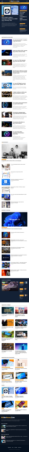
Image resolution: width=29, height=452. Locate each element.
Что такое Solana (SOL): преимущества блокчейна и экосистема (18, 132)
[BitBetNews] (14, 1)
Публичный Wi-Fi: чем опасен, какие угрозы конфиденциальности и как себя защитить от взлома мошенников (19, 240)
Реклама (15, 447)
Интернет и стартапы (4, 227)
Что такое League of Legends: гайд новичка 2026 (8, 315)
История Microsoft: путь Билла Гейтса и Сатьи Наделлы (11, 160)
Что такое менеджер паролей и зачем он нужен (18, 164)
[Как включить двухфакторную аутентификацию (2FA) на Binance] (7, 114)
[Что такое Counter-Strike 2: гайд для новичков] (8, 322)
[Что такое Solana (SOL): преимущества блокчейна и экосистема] (7, 134)
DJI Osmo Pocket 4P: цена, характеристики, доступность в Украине (17, 202)
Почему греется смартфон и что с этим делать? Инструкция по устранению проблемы (15, 441)
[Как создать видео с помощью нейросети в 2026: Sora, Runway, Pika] (10, 10)
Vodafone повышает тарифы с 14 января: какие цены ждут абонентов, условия (18, 270)
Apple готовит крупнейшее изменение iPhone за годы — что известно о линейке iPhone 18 (17, 437)
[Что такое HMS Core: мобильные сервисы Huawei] (8, 362)
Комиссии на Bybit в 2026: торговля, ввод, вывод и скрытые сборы (20, 51)
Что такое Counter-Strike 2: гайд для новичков (7, 327)
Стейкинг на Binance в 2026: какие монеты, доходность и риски (20, 93)
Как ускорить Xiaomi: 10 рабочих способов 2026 (21, 410)
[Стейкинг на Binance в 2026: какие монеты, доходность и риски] (7, 94)
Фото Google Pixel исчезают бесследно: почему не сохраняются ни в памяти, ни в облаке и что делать (16, 426)
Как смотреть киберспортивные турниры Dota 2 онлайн (21, 327)
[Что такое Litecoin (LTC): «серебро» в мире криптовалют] (23, 7)
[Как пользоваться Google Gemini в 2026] (6, 174)
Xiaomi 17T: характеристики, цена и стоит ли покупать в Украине (23, 25)
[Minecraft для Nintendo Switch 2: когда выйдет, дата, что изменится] (8, 334)
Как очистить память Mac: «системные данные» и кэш (22, 297)
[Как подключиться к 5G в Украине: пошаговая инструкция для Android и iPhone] (6, 250)
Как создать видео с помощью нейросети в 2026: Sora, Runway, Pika (10, 19)
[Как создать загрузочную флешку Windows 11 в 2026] (6, 197)
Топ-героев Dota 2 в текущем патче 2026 (7, 351)
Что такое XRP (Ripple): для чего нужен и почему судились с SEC (19, 84)
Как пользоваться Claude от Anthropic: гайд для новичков (18, 187)
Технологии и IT (4, 159)
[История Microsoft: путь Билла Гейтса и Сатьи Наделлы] (14, 151)
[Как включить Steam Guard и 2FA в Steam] (21, 334)
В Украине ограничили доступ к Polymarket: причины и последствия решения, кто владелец (19, 255)
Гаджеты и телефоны (22, 23)
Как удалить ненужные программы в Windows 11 (19, 396)
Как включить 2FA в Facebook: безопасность (17, 232)
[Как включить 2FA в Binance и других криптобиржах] (7, 124)
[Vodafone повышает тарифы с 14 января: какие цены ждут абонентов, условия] (6, 273)
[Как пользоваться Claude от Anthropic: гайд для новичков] (6, 189)
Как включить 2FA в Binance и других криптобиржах (19, 123)
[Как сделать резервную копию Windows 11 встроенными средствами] (6, 182)
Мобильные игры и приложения (6, 367)
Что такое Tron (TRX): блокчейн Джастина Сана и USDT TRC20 (19, 61)
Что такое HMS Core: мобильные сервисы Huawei (7, 369)
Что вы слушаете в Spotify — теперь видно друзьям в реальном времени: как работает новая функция (19, 263)
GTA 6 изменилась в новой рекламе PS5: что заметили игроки (20, 315)
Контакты (19, 447)
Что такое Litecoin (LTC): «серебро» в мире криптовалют (23, 16)
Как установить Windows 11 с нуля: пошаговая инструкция (12, 228)
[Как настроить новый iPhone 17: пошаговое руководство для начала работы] (3, 430)
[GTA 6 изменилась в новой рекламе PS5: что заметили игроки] (21, 310)
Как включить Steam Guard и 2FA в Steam (21, 339)
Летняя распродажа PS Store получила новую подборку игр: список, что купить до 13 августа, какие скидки (21, 352)
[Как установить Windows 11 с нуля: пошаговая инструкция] (14, 219)
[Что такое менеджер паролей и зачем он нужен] (6, 167)
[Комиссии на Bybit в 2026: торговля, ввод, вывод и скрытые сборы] (7, 53)
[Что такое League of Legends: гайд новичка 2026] (8, 310)
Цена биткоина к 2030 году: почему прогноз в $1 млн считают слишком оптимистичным (20, 71)
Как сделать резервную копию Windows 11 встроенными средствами (17, 180)
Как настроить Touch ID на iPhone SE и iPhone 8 (21, 369)
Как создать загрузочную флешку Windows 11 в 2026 (18, 194)
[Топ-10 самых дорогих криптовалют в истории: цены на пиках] (7, 105)
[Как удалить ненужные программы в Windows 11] (21, 390)
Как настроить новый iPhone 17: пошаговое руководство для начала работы (16, 430)
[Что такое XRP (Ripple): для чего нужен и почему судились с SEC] (7, 85)
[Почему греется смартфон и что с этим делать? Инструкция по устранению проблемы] (3, 441)
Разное (3, 408)
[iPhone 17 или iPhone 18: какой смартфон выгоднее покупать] (25, 289)
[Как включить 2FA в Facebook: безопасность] (6, 235)
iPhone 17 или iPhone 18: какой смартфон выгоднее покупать (21, 291)
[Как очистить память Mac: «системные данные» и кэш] (26, 295)
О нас (13, 447)
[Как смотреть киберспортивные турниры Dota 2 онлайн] (21, 322)
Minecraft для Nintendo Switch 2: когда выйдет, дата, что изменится (7, 339)
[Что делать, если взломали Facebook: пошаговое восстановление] (8, 404)
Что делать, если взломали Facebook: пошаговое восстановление (6, 410)
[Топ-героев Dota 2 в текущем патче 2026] (8, 346)
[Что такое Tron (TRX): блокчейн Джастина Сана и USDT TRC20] (7, 62)
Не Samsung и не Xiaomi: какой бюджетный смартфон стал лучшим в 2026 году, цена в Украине (23, 30)
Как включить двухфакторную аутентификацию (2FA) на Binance (19, 113)
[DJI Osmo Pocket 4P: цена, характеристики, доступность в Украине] (6, 204)
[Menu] (2, 1)
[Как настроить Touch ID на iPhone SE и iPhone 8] (21, 362)
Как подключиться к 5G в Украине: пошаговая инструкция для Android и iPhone (17, 248)
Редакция (9, 447)
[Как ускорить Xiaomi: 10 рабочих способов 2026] (21, 404)
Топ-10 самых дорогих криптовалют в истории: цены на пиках (20, 103)
